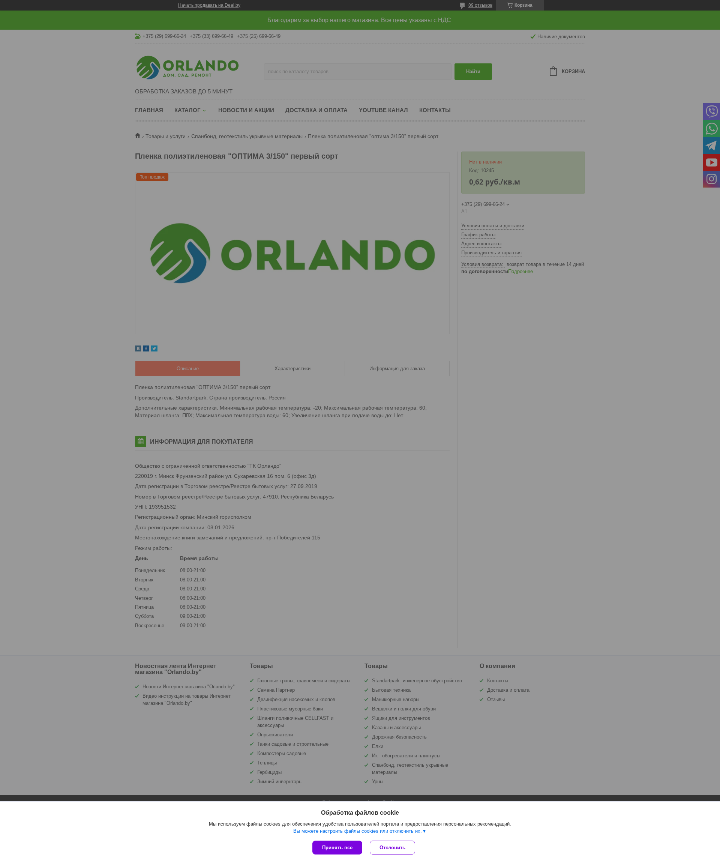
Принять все (337, 847)
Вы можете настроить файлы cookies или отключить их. (357, 831)
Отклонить (392, 847)
